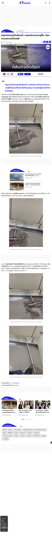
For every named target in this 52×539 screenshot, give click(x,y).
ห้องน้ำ (4, 429)
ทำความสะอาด (17, 429)
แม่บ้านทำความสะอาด (28, 429)
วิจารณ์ (16, 433)
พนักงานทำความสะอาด (40, 429)
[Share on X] (47, 42)
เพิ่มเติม (4, 524)
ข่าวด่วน (16, 436)
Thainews (36, 433)
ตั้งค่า (4, 530)
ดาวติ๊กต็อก (5, 439)
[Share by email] (50, 42)
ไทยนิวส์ (44, 436)
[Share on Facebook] (44, 42)
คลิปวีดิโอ (10, 433)
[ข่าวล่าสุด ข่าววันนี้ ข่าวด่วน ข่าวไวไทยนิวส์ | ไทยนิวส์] (24, 2)
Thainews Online (7, 436)
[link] (26, 177)
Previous (48, 398)
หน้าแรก (20, 31)
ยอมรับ (4, 527)
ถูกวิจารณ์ (22, 433)
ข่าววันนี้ (29, 436)
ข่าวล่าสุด (22, 436)
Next (50, 398)
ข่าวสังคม (29, 433)
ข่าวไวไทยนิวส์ (36, 436)
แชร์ (42, 42)
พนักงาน (10, 429)
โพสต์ (4, 433)
